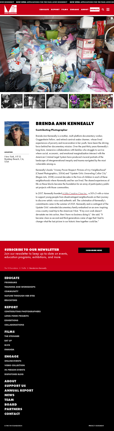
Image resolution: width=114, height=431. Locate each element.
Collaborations (14, 324)
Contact (12, 414)
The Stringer (11, 336)
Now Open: (35, 2)
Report (55, 9)
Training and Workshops (19, 286)
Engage (74, 9)
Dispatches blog (13, 374)
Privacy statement (96, 426)
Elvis (7, 345)
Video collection (14, 365)
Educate (44, 9)
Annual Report (18, 390)
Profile (24, 268)
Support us (15, 385)
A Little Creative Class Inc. (74, 193)
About (84, 9)
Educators (10, 300)
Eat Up (8, 340)
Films (64, 9)
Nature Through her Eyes (19, 295)
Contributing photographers (22, 311)
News (9, 395)
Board (10, 404)
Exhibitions (11, 320)
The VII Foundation (11, 268)
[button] (3, 102)
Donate (94, 9)
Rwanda (9, 349)
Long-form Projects (16, 315)
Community (11, 291)
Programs (10, 282)
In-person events (14, 369)
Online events (12, 360)
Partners (13, 409)
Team (9, 400)
